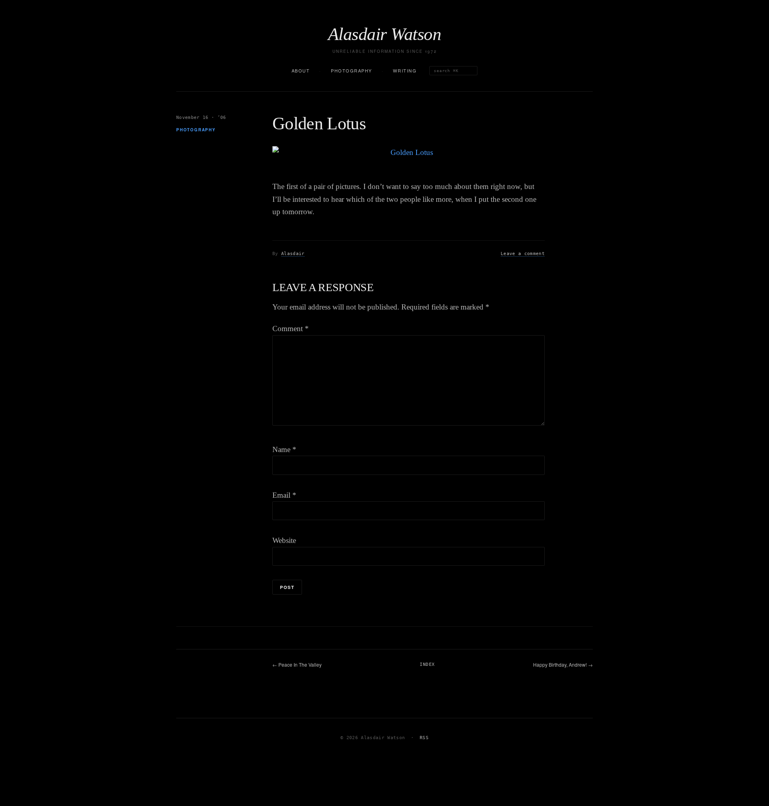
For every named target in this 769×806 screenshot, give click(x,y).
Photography (351, 70)
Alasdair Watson (384, 34)
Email (284, 495)
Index (427, 664)
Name (284, 449)
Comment (290, 328)
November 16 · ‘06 (201, 117)
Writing (405, 70)
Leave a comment (523, 253)
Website (284, 540)
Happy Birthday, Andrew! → (563, 664)
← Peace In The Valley (297, 664)
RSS (424, 737)
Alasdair (293, 253)
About (301, 70)
